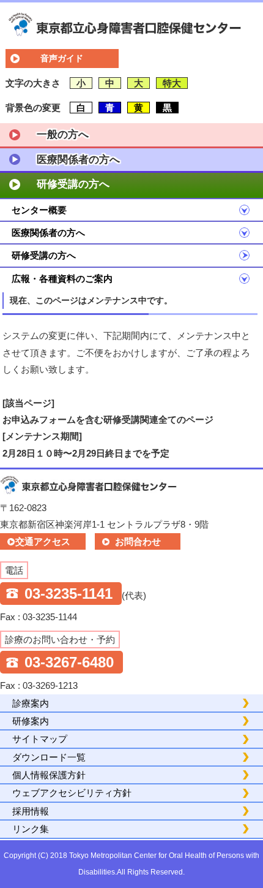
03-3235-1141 (68, 593)
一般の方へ (63, 134)
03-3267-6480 (69, 662)
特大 (172, 83)
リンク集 (30, 829)
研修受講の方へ (73, 184)
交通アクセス (42, 541)
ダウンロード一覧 (49, 757)
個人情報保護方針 (49, 775)
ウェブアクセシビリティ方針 (72, 792)
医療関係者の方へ (78, 159)
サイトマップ (39, 739)
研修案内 (30, 721)
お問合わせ (138, 541)
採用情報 (30, 811)
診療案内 (30, 703)
